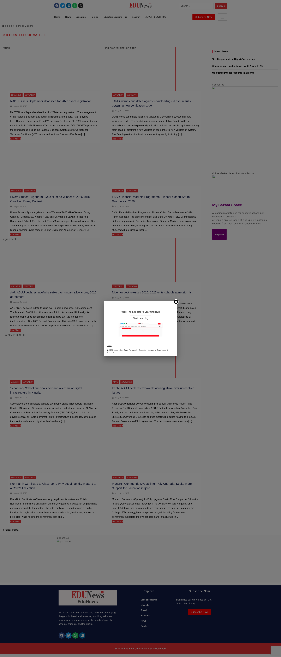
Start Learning (140, 318)
